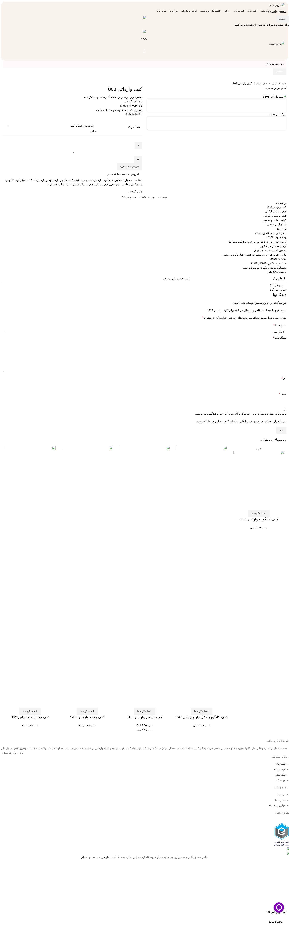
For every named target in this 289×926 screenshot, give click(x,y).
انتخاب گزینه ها (276, 922)
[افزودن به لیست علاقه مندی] (261, 922)
